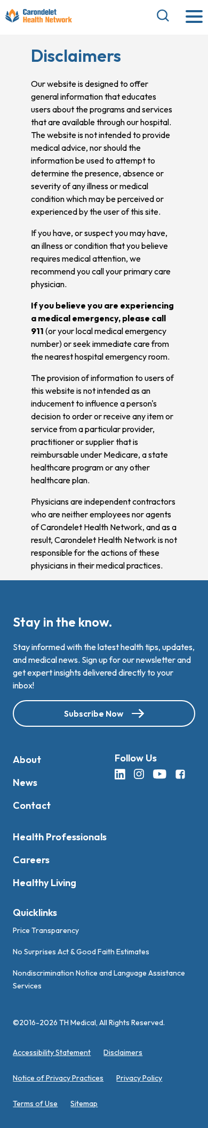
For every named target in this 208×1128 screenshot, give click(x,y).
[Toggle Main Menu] (194, 17)
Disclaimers (122, 1052)
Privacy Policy (139, 1078)
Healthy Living (44, 883)
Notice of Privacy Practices (58, 1078)
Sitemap (84, 1103)
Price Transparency (46, 930)
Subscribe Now (93, 713)
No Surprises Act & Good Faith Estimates (81, 951)
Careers (31, 860)
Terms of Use (35, 1103)
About (27, 759)
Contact (32, 805)
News (25, 782)
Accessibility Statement (52, 1052)
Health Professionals (60, 837)
